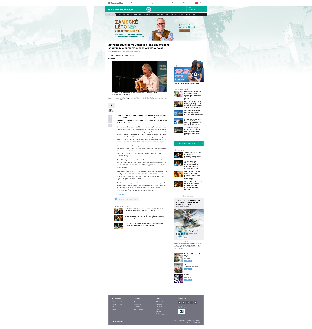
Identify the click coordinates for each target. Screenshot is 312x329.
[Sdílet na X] (110, 121)
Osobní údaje (181, 320)
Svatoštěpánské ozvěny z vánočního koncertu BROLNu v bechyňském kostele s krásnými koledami (144, 209)
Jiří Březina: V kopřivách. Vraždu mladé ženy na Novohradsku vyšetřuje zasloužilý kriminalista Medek (193, 131)
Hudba (110, 14)
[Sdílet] (112, 111)
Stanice (164, 3)
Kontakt (187, 14)
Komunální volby (117, 304)
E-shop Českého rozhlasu (184, 196)
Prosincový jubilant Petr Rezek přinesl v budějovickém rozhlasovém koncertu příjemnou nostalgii (144, 224)
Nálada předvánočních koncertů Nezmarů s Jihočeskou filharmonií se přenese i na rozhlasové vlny (144, 217)
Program (143, 3)
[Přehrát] (111, 105)
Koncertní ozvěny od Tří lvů (131, 51)
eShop (114, 309)
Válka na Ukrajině (117, 302)
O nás (167, 14)
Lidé (153, 14)
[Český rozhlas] (115, 3)
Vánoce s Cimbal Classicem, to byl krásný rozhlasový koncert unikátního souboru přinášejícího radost (193, 164)
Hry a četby (178, 70)
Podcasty (137, 306)
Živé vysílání (178, 76)
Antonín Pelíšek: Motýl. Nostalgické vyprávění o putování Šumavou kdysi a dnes (193, 113)
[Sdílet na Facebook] (110, 117)
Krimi (185, 70)
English (198, 320)
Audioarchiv (191, 9)
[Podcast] (109, 111)
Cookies (174, 320)
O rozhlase (175, 3)
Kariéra (158, 309)
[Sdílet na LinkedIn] (110, 125)
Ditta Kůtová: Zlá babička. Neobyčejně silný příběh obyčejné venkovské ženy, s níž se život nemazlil (193, 104)
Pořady (129, 14)
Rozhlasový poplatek (162, 314)
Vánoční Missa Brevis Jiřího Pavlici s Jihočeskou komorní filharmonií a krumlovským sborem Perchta (194, 185)
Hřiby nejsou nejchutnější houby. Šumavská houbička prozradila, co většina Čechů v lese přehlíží (193, 95)
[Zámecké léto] (156, 28)
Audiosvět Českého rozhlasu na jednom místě (186, 83)
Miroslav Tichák (116, 94)
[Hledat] (201, 3)
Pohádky (178, 73)
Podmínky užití (191, 320)
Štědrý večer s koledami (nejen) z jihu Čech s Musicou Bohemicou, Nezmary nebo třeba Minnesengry (192, 175)
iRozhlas (133, 3)
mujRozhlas (154, 3)
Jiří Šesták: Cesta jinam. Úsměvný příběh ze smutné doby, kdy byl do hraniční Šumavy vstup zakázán (193, 121)
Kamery (190, 11)
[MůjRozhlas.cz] (111, 59)
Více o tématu (179, 150)
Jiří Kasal (121, 194)
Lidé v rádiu (159, 306)
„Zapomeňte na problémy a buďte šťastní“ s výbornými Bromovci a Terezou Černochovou (193, 155)
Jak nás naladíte (177, 14)
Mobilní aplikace (139, 309)
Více (194, 14)
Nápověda (159, 304)
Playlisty (147, 14)
